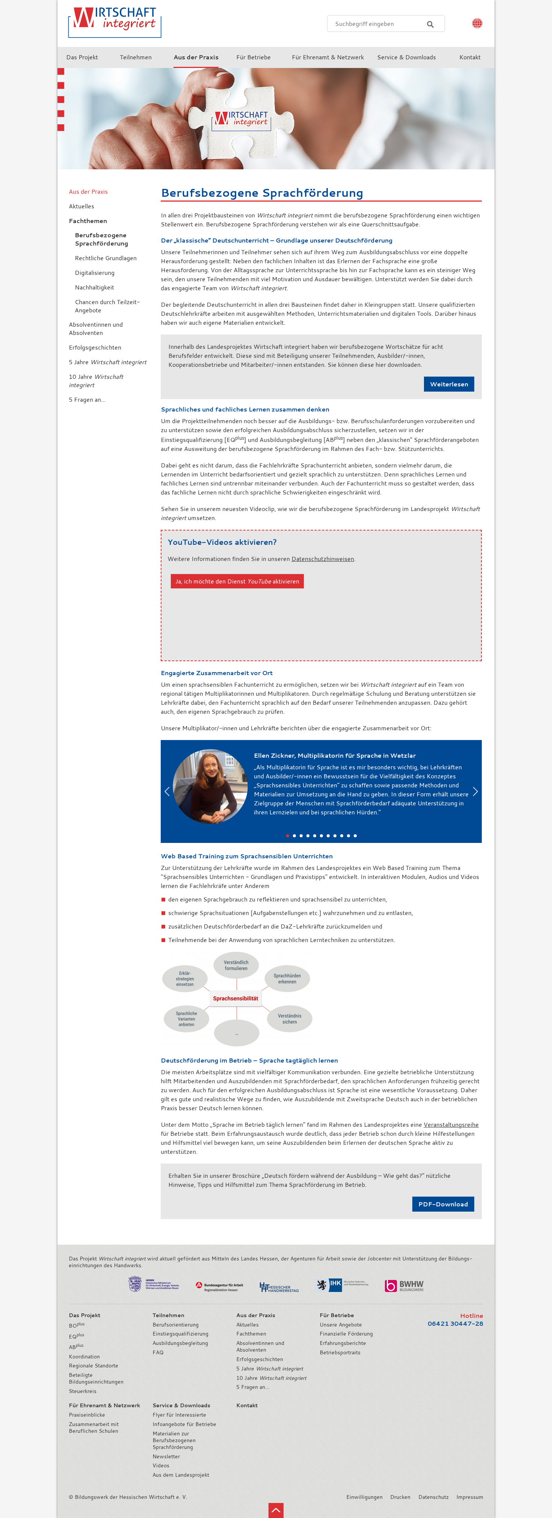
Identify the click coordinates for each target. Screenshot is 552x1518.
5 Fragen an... (253, 1387)
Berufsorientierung (175, 1324)
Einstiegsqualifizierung (180, 1333)
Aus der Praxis (88, 191)
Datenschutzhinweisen (322, 559)
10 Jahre (271, 1378)
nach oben (276, 1510)
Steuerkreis (83, 1391)
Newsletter (166, 1456)
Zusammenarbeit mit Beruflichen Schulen (94, 1427)
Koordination (84, 1356)
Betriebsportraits (340, 1352)
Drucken (400, 1497)
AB (76, 1347)
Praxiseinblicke (87, 1414)
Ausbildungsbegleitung (180, 1343)
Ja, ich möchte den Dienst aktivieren (237, 581)
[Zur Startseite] (110, 43)
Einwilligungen (364, 1497)
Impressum (469, 1497)
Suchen (430, 24)
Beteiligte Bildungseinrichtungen (96, 1378)
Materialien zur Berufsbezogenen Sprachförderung (174, 1440)
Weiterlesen (449, 384)
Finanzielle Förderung (346, 1333)
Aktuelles (247, 1324)
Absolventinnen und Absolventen (260, 1346)
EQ (76, 1336)
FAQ (158, 1352)
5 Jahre (269, 1368)
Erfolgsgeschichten (259, 1359)
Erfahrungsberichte (343, 1343)
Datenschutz (433, 1497)
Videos (160, 1465)
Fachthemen (251, 1333)
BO (76, 1325)
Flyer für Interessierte (179, 1414)
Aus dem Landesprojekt (180, 1474)
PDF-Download (443, 1204)
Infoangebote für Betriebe (184, 1424)
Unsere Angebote (341, 1324)
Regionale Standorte (93, 1365)
